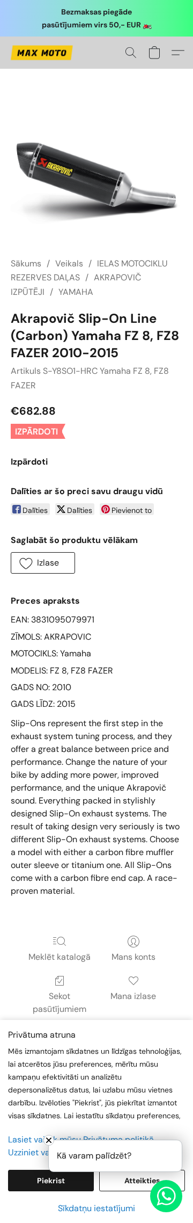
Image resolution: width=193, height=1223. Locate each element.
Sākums (26, 263)
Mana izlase (133, 996)
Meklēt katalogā (59, 957)
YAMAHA (75, 292)
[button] (43, 53)
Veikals (69, 263)
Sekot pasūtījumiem (59, 1002)
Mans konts (133, 957)
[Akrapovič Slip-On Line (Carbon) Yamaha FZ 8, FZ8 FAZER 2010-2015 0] (96, 176)
